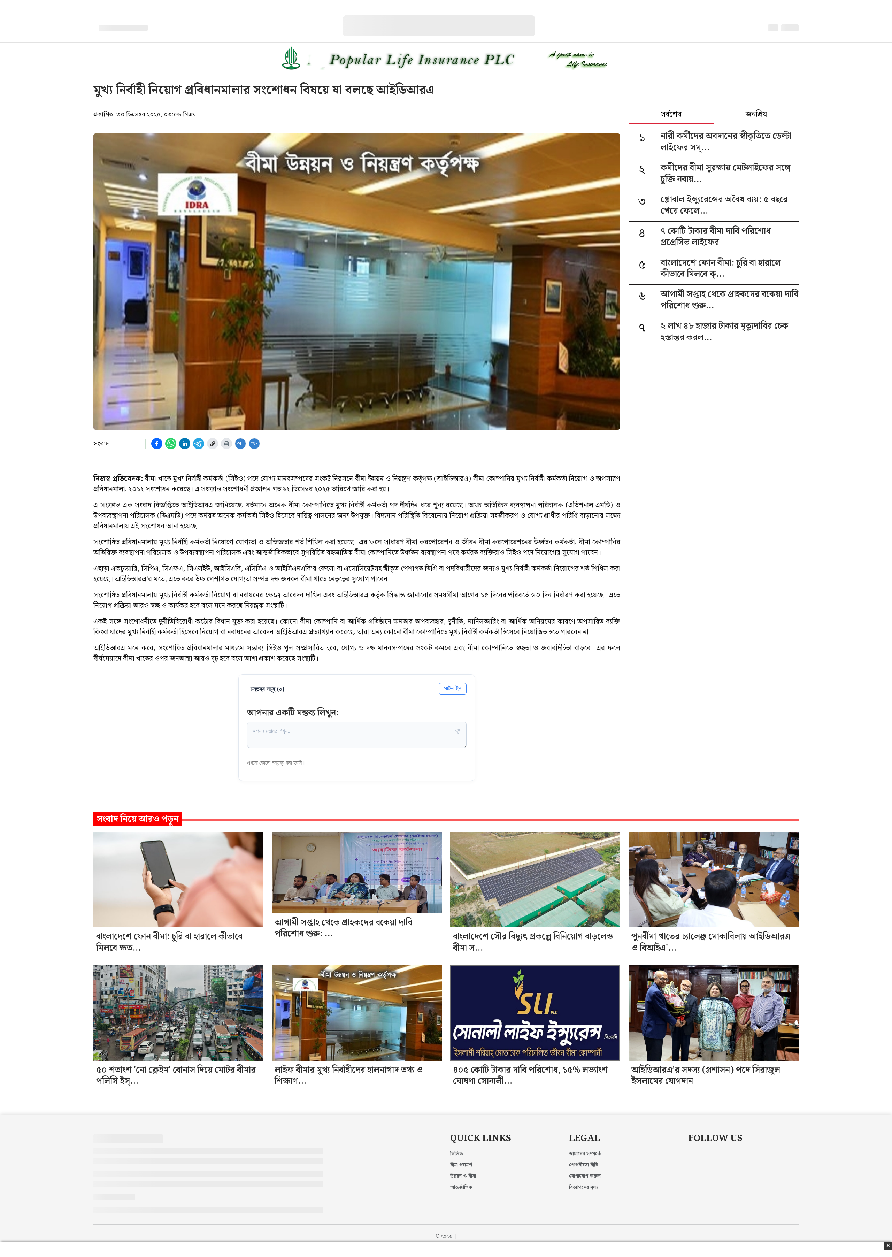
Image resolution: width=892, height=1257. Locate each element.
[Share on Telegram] (198, 443)
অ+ (240, 443)
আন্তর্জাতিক (461, 1187)
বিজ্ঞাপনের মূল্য (583, 1187)
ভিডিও (456, 1154)
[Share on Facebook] (156, 443)
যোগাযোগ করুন (585, 1176)
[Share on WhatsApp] (170, 443)
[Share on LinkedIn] (184, 443)
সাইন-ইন (452, 688)
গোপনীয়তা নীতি (583, 1165)
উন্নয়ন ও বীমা (463, 1176)
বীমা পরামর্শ (461, 1165)
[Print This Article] (226, 443)
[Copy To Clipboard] (212, 443)
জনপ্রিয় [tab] (756, 115)
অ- (254, 443)
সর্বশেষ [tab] (671, 115)
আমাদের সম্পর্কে (585, 1154)
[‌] (446, 19)
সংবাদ (101, 444)
